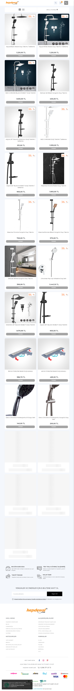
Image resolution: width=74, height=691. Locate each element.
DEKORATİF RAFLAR (11, 647)
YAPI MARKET (9, 640)
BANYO (8, 642)
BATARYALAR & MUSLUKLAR (13, 644)
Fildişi (40, 644)
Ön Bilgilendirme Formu (46, 633)
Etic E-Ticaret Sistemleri (36, 688)
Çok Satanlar (10, 649)
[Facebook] (39, 660)
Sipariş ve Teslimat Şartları (47, 622)
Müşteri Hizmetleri (12, 622)
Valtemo (41, 647)
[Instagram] (43, 660)
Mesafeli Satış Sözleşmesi (46, 624)
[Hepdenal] (12, 2)
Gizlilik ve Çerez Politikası (17, 685)
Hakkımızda (9, 626)
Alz (39, 651)
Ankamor (41, 642)
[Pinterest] (47, 660)
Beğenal (41, 649)
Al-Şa (40, 640)
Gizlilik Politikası (44, 626)
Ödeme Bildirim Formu (13, 631)
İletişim (8, 633)
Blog (7, 624)
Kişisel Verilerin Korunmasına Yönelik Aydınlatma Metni (30, 599)
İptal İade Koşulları (44, 631)
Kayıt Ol (54, 594)
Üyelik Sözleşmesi (44, 628)
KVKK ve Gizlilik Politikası (14, 628)
